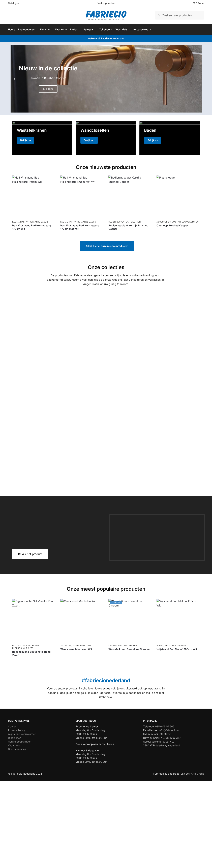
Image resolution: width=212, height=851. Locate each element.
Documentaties (17, 749)
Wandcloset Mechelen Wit (76, 649)
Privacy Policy (16, 730)
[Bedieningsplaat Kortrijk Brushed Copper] (130, 197)
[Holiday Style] (106, 138)
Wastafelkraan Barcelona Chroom (129, 649)
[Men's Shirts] (42, 138)
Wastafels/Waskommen (185, 222)
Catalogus (13, 3)
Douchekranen (30, 645)
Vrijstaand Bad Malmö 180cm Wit (177, 649)
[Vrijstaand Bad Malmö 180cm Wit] (178, 620)
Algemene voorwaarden (22, 734)
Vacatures (14, 745)
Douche (16, 645)
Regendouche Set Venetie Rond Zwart (31, 653)
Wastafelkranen (127, 645)
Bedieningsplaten (118, 222)
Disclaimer (14, 737)
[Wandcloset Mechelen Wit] (81, 620)
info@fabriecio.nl (169, 730)
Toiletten (135, 222)
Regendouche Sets (22, 648)
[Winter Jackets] (169, 138)
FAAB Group (196, 773)
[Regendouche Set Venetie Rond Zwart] (33, 620)
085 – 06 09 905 (164, 726)
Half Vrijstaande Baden (34, 222)
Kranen (112, 645)
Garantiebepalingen (19, 741)
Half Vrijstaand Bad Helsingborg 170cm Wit (31, 227)
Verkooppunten (106, 3)
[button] (14, 79)
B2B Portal (198, 3)
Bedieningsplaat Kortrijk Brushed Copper (128, 227)
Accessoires (164, 222)
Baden (15, 222)
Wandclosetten (82, 645)
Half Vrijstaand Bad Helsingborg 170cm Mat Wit (79, 227)
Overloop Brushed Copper (172, 225)
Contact (12, 726)
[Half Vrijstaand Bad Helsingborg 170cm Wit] (33, 197)
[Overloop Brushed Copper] (178, 197)
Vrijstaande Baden (175, 645)
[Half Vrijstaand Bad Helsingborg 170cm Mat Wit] (81, 197)
